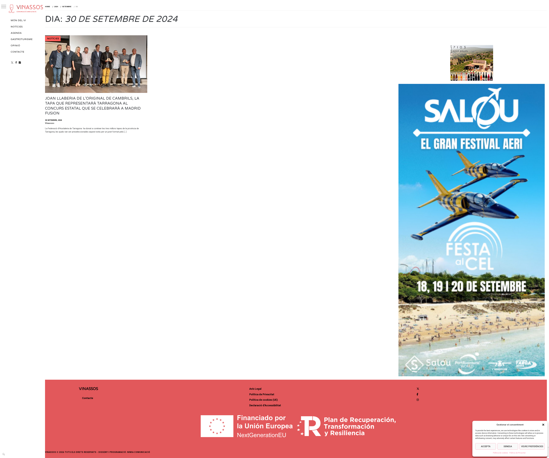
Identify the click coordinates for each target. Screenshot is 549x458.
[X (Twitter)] (12, 62)
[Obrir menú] (3, 7)
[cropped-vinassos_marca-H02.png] (26, 8)
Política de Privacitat (517, 453)
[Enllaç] (96, 92)
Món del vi (18, 20)
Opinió (15, 45)
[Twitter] (418, 388)
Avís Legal (255, 388)
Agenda (16, 33)
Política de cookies (500, 453)
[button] (543, 424)
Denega (508, 446)
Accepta (485, 446)
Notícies (17, 26)
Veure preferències (532, 446)
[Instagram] (20, 62)
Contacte (17, 51)
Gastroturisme (21, 39)
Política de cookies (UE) (263, 399)
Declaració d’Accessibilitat (265, 405)
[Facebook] (16, 62)
